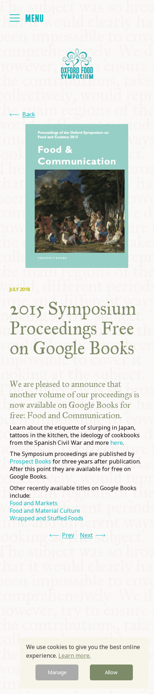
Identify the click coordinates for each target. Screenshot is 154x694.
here (116, 443)
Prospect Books (31, 461)
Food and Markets (34, 503)
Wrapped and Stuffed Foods (46, 518)
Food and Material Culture (45, 511)
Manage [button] (57, 672)
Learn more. (74, 655)
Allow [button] (111, 672)
